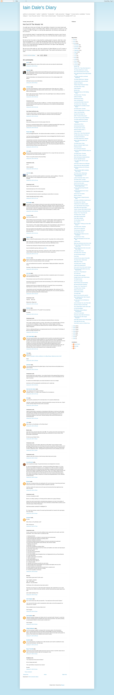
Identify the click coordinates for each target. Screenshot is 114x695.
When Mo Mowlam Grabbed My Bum (81, 157)
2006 (74, 331)
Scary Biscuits (29, 462)
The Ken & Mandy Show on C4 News (82, 110)
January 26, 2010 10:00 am (32, 96)
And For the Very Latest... (79, 183)
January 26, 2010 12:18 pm (32, 369)
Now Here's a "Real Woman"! (80, 271)
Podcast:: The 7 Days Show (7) (80, 286)
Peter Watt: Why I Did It (79, 250)
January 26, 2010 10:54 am (32, 158)
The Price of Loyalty (78, 280)
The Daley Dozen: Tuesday (80, 108)
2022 (74, 39)
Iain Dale (76, 346)
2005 (74, 333)
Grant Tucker (77, 344)
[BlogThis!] (42, 55)
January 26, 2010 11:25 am (32, 269)
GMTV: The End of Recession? (80, 115)
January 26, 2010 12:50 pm (32, 405)
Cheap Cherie (77, 241)
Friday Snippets (77, 88)
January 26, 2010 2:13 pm (31, 477)
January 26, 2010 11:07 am (32, 198)
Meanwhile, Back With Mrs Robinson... (82, 314)
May (75, 57)
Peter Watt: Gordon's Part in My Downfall (82, 319)
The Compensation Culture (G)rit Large (82, 306)
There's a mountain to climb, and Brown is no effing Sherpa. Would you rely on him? (43, 356)
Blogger (62, 685)
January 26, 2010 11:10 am (32, 233)
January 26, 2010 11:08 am (32, 211)
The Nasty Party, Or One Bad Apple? (81, 181)
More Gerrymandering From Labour (81, 71)
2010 (74, 43)
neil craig (28, 273)
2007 (74, 329)
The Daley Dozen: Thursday (80, 94)
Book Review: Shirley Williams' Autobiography (80, 311)
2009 (74, 325)
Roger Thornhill (29, 648)
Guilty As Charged (78, 96)
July (75, 53)
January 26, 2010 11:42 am (32, 314)
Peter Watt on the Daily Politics (80, 207)
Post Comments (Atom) (33, 676)
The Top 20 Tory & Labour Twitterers (81, 117)
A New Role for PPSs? (78, 124)
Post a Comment (28, 671)
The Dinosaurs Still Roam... (80, 230)
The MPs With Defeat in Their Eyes (81, 135)
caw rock (28, 173)
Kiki (27, 398)
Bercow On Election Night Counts (81, 145)
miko (27, 151)
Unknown (28, 86)
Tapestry (28, 70)
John (27, 422)
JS (75, 348)
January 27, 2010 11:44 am (32, 644)
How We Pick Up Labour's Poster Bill (81, 258)
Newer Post (25, 674)
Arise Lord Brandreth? (78, 100)
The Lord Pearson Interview (80, 148)
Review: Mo (76, 66)
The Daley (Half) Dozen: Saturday (81, 79)
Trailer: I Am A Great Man (79, 112)
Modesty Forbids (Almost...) (79, 129)
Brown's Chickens (78, 195)
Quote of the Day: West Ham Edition (81, 165)
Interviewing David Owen (79, 126)
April (75, 59)
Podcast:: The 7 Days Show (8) (80, 212)
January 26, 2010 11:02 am (32, 168)
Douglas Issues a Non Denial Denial (81, 277)
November (76, 46)
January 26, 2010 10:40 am (32, 127)
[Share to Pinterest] (46, 55)
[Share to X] (43, 55)
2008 (74, 327)
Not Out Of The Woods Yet (79, 114)
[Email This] (40, 55)
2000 (74, 338)
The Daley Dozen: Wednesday (80, 104)
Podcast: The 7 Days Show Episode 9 (82, 133)
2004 (74, 335)
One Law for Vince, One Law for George (82, 267)
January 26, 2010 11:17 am (32, 253)
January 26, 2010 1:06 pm (31, 438)
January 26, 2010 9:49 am (31, 66)
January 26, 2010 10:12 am (32, 107)
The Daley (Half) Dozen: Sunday (81, 69)
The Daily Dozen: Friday (79, 236)
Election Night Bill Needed (79, 158)
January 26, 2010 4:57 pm (31, 526)
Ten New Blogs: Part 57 (79, 232)
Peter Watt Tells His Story (79, 321)
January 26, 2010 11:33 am (32, 304)
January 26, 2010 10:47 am (32, 147)
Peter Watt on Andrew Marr (79, 216)
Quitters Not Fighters (78, 83)
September (76, 50)
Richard (28, 481)
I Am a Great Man (77, 131)
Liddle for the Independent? (80, 265)
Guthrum (28, 308)
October (76, 48)
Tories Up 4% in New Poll (79, 228)
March (75, 61)
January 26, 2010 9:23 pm (31, 611)
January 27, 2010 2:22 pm (31, 653)
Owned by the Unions (78, 98)
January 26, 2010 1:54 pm (31, 458)
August (75, 52)
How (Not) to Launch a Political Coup (82, 323)
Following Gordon (78, 146)
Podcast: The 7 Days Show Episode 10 (82, 68)
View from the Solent (30, 389)
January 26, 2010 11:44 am (32, 332)
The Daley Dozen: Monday (79, 202)
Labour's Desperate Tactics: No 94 (81, 177)
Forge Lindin (29, 131)
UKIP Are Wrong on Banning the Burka (82, 211)
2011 (74, 41)
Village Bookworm (30, 628)
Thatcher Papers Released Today (81, 84)
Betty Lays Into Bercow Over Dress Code (82, 243)
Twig (27, 353)
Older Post (64, 674)
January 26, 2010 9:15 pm (31, 594)
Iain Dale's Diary (39, 7)
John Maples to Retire (78, 291)
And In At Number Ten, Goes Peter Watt (82, 302)
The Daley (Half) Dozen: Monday (81, 119)
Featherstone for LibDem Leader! (81, 203)
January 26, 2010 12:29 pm (32, 384)
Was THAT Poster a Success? (80, 155)
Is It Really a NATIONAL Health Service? (82, 200)
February (76, 62)
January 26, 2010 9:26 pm (31, 624)
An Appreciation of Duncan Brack (81, 81)
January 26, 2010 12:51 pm (32, 418)
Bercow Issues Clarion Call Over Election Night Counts (81, 185)
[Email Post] (38, 55)
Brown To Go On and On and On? (81, 295)
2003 (74, 336)
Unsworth (28, 215)
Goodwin (28, 640)
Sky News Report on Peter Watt (80, 304)
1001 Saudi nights (30, 336)
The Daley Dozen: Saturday (80, 226)
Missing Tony (77, 90)
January (76, 64)
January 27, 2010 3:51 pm (31, 669)
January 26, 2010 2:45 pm (31, 490)
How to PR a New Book (79, 313)
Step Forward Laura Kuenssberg (81, 282)
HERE (45, 248)
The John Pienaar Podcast (79, 254)
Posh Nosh (76, 256)
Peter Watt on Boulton (78, 218)
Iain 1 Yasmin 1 (77, 221)
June (75, 55)
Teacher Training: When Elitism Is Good (82, 209)
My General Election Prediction (80, 284)
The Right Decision (78, 279)
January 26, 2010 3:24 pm (31, 513)
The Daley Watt (77, 293)
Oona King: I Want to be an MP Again (82, 163)
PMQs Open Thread (78, 261)
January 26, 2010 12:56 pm (32, 426)
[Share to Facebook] (45, 55)
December (76, 44)
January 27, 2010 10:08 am (32, 635)
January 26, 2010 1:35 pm (31, 450)
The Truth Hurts (77, 273)
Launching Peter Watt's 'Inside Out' (81, 102)
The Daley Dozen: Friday (79, 86)
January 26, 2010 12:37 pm (32, 393)
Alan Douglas (29, 598)
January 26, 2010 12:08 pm (32, 360)
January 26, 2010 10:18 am (32, 116)
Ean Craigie (28, 202)
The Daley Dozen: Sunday (79, 127)
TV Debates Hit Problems (79, 136)
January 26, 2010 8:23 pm (31, 571)
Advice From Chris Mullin (79, 193)
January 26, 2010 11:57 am (32, 349)
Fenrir (27, 62)
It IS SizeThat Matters (78, 308)
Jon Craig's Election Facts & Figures (81, 205)
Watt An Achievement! (78, 289)
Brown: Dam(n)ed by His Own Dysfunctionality (80, 175)
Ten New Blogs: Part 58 (79, 220)
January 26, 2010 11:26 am (32, 293)
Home (45, 674)
